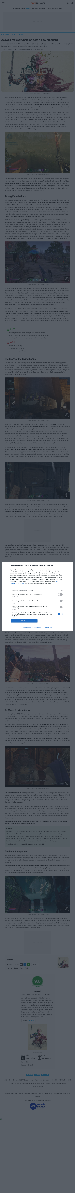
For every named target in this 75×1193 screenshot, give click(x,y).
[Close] (69, 565)
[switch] (60, 594)
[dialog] (37, 596)
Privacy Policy (48, 627)
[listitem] (37, 590)
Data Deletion (27, 627)
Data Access (37, 627)
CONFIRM (24, 621)
